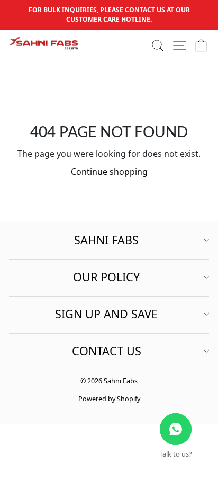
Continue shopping (109, 171)
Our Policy (106, 277)
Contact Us (106, 350)
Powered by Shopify (109, 398)
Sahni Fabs (106, 240)
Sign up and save (106, 313)
